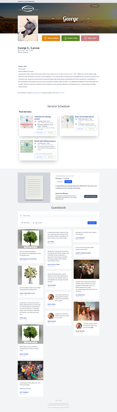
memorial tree (37, 93)
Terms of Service (63, 405)
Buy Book (68, 181)
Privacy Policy (54, 405)
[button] (27, 120)
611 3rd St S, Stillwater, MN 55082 (87, 125)
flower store (61, 93)
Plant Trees (50, 132)
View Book (59, 181)
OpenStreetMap (60, 407)
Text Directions (39, 132)
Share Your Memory (90, 196)
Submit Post (92, 223)
